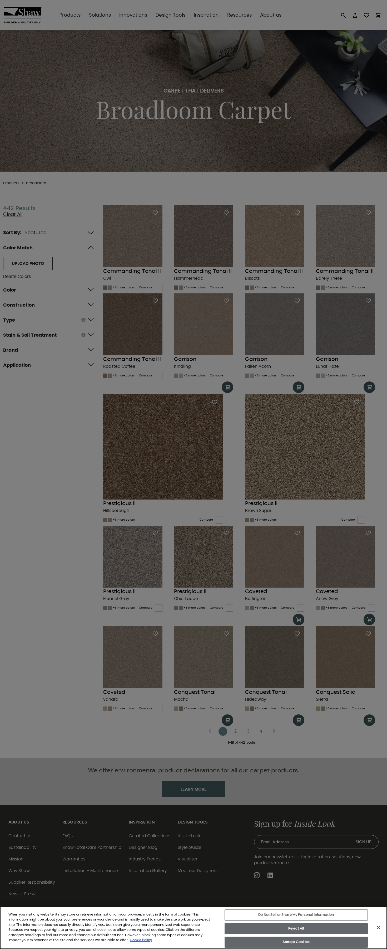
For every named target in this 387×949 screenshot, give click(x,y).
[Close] (378, 927)
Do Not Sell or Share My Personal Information (296, 915)
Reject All (296, 928)
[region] (193, 928)
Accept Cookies (296, 942)
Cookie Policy (141, 940)
